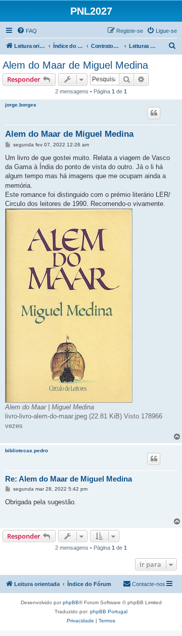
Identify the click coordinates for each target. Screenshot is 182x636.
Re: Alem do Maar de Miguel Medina (68, 478)
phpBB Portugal (108, 611)
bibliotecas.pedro (26, 450)
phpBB (71, 602)
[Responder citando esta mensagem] (153, 113)
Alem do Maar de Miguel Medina (75, 65)
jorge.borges (20, 105)
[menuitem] (27, 31)
